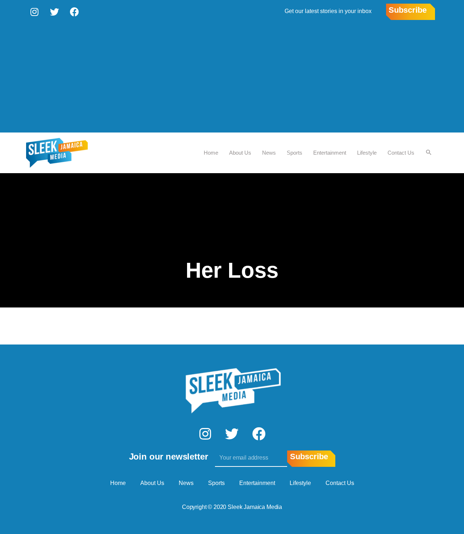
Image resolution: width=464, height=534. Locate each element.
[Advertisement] (232, 78)
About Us (240, 153)
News (269, 153)
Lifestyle (367, 153)
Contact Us (401, 153)
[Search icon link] (428, 152)
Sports (294, 153)
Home (211, 153)
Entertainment (329, 153)
